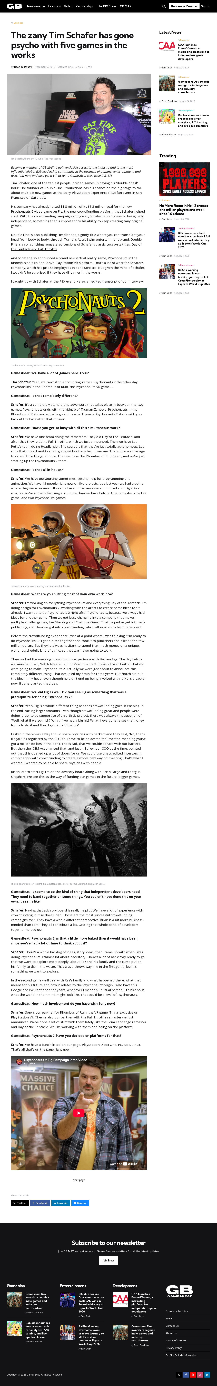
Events (53, 6)
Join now (25, 175)
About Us (171, 1333)
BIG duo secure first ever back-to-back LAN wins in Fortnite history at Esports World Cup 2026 (194, 240)
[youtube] (193, 1375)
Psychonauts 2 (22, 211)
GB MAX (126, 6)
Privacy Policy (174, 1347)
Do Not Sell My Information (181, 1355)
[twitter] (179, 1375)
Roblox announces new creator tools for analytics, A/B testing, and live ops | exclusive (193, 120)
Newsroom (34, 6)
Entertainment (187, 228)
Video (68, 6)
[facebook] (186, 1375)
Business (18, 22)
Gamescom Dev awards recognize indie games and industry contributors (193, 87)
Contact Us (172, 1325)
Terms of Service (176, 1340)
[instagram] (200, 1375)
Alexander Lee (169, 134)
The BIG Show (106, 6)
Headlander (67, 235)
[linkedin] (207, 1375)
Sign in (205, 6)
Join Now (108, 1260)
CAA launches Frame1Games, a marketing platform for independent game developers (193, 51)
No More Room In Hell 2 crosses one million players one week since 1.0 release (183, 210)
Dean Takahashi (23, 66)
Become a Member (184, 6)
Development (187, 110)
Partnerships (85, 6)
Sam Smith (167, 67)
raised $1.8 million (64, 206)
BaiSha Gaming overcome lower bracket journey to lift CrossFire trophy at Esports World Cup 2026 (194, 277)
